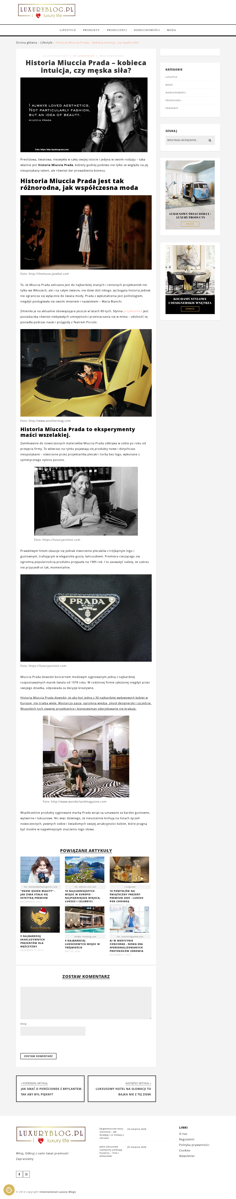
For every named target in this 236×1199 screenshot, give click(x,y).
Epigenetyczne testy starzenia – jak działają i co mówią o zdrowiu (112, 1133)
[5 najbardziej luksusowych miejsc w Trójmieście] (84, 920)
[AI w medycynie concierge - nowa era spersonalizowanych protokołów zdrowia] (129, 920)
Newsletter (187, 1156)
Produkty (91, 30)
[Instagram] (26, 1174)
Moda (171, 30)
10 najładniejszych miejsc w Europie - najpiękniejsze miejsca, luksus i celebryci (83, 896)
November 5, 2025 (120, 905)
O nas (183, 1134)
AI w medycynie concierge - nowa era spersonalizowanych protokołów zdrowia (126, 946)
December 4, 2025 (120, 955)
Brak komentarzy (112, 55)
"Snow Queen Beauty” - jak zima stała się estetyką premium (37, 894)
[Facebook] (19, 1174)
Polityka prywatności (194, 1145)
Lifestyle (68, 30)
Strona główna (26, 42)
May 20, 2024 (72, 951)
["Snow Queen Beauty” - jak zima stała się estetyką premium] (40, 871)
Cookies (185, 1150)
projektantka (133, 311)
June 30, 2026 (73, 905)
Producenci (117, 30)
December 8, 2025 (31, 902)
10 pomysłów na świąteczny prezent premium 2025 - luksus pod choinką (126, 896)
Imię (23, 1024)
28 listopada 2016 (55, 55)
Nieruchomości (147, 30)
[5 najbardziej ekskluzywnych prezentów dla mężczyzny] (40, 932)
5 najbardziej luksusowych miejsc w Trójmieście (82, 944)
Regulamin (187, 1139)
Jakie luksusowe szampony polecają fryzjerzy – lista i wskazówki (111, 1151)
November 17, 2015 (31, 950)
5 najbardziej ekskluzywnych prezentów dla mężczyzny (32, 941)
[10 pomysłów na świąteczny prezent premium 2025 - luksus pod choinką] (129, 871)
